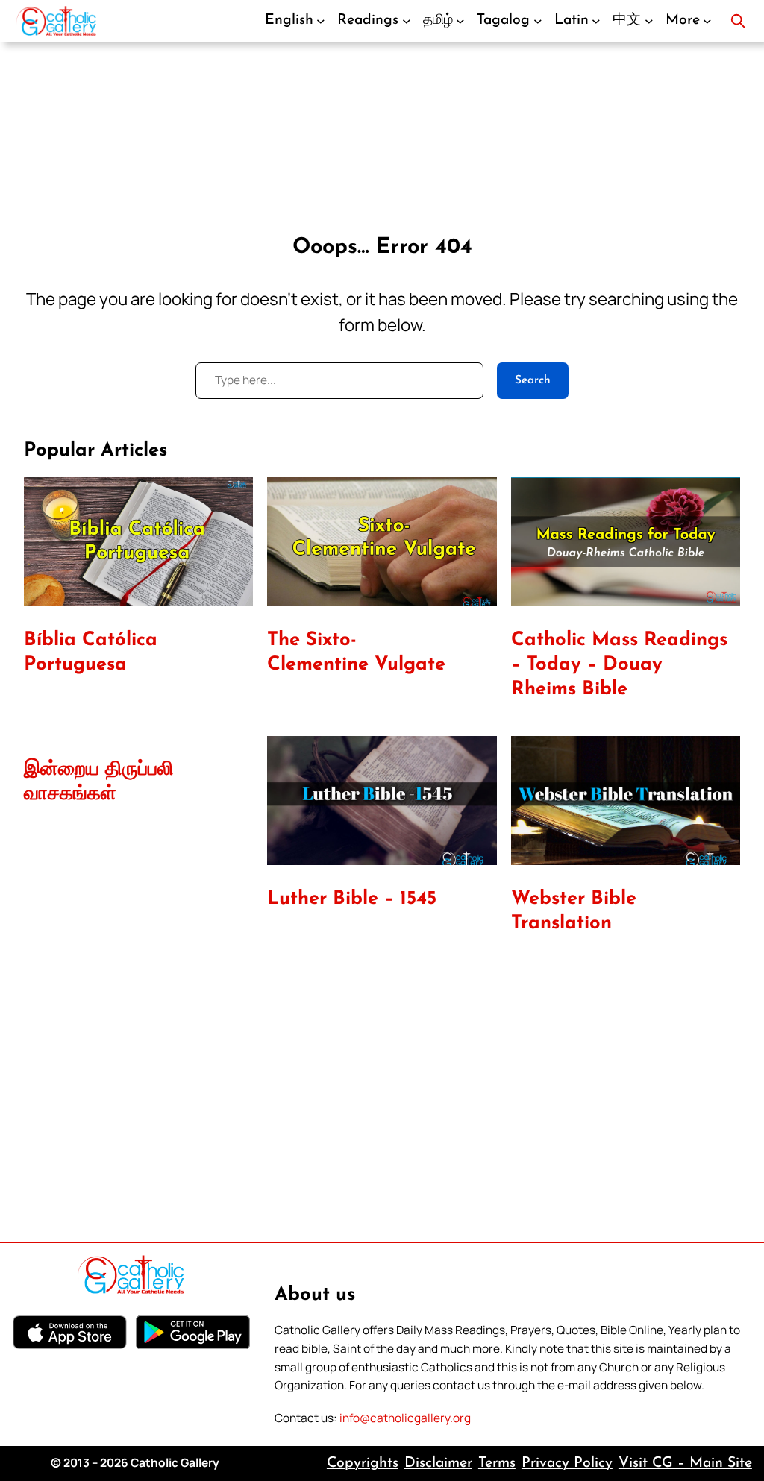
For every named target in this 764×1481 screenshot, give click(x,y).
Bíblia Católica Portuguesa (90, 652)
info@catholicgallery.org (405, 1418)
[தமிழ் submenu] (460, 20)
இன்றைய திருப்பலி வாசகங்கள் (99, 782)
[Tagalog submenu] (537, 20)
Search (533, 380)
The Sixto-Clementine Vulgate (356, 652)
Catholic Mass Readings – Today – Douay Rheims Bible (619, 665)
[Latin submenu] (596, 20)
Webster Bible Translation (573, 911)
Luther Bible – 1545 (351, 899)
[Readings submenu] (406, 20)
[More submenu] (707, 20)
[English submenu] (320, 20)
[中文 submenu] (649, 20)
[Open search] (738, 21)
